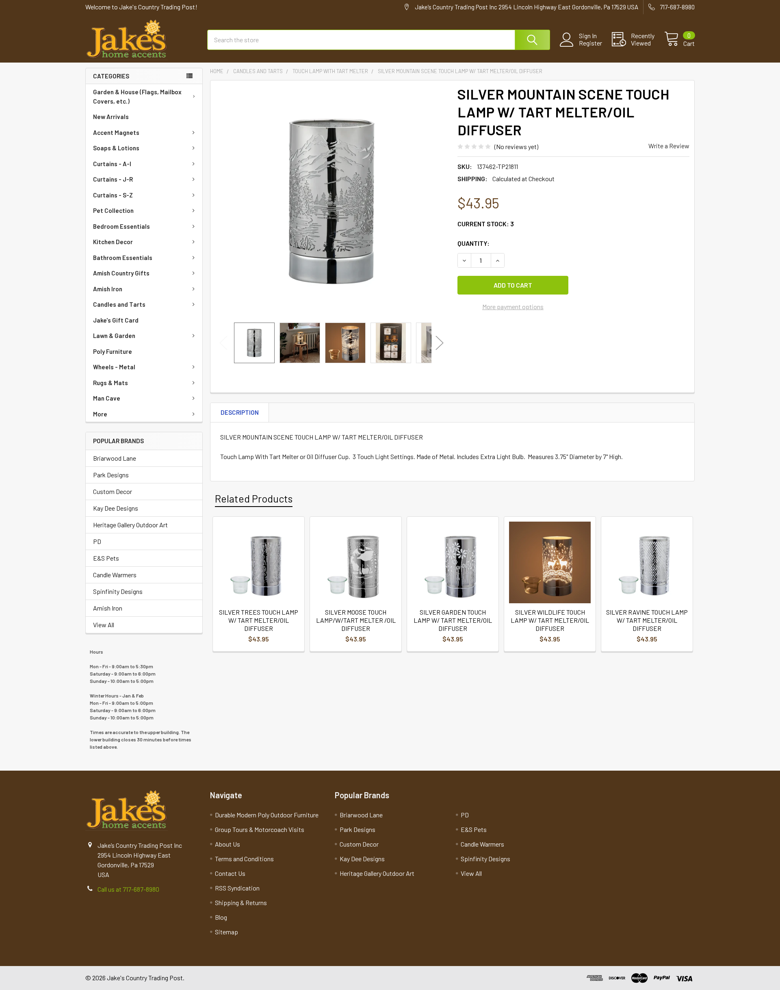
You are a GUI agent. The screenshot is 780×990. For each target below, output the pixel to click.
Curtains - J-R (113, 179)
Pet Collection (113, 210)
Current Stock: (485, 223)
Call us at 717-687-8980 (128, 889)
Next (439, 343)
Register (590, 43)
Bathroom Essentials (122, 257)
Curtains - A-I (112, 163)
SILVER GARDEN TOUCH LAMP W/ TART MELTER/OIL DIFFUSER (453, 620)
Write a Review (668, 145)
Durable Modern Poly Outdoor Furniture (266, 815)
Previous (223, 343)
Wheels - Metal (114, 366)
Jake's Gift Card (116, 320)
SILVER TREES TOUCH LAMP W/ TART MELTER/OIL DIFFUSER (258, 620)
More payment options (513, 306)
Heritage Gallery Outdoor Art (130, 525)
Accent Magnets (116, 132)
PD (97, 541)
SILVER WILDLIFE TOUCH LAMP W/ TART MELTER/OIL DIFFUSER (550, 620)
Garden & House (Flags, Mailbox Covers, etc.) (137, 96)
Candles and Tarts (119, 304)
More (100, 414)
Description (240, 412)
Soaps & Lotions (116, 148)
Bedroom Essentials (121, 226)
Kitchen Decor (113, 241)
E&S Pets (106, 558)
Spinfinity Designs (118, 591)
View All (103, 624)
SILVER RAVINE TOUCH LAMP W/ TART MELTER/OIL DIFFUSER (647, 620)
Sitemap (226, 932)
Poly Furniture (112, 351)
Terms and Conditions (244, 858)
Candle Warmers (114, 574)
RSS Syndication (237, 888)
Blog (221, 917)
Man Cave (106, 398)
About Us (227, 844)
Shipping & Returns (241, 902)
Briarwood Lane (114, 458)
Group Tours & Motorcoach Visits (259, 829)
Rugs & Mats (110, 382)
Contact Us (230, 873)
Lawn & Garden (114, 335)
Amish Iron (107, 288)
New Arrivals (111, 116)
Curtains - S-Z (113, 195)
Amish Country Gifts (121, 273)
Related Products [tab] (253, 498)
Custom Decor (112, 491)
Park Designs (111, 475)
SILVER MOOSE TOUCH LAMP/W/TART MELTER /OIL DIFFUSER (356, 620)
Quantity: (473, 243)
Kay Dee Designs (115, 508)
